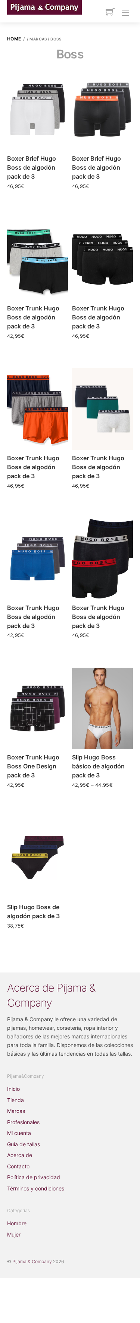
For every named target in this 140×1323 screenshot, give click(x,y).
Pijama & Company (32, 1261)
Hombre (17, 1223)
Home (14, 39)
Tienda (15, 1100)
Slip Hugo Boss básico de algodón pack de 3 (98, 766)
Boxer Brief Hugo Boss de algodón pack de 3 (31, 167)
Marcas (16, 1111)
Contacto (18, 1166)
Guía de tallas (23, 1144)
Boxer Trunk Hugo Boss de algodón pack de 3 (33, 317)
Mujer (14, 1234)
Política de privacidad (33, 1177)
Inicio (13, 1089)
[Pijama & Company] (44, 7)
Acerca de (19, 1155)
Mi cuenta (19, 1133)
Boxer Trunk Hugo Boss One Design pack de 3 (33, 766)
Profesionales (23, 1122)
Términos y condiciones (35, 1188)
